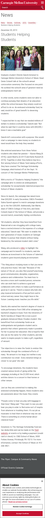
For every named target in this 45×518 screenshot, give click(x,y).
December (32, 22)
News (7, 15)
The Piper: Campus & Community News (19, 459)
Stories (10, 22)
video (22, 248)
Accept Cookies (22, 513)
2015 (25, 22)
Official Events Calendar (12, 468)
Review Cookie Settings (22, 507)
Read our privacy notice (17, 502)
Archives (17, 22)
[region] (22, 498)
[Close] (42, 481)
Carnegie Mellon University (19, 3)
